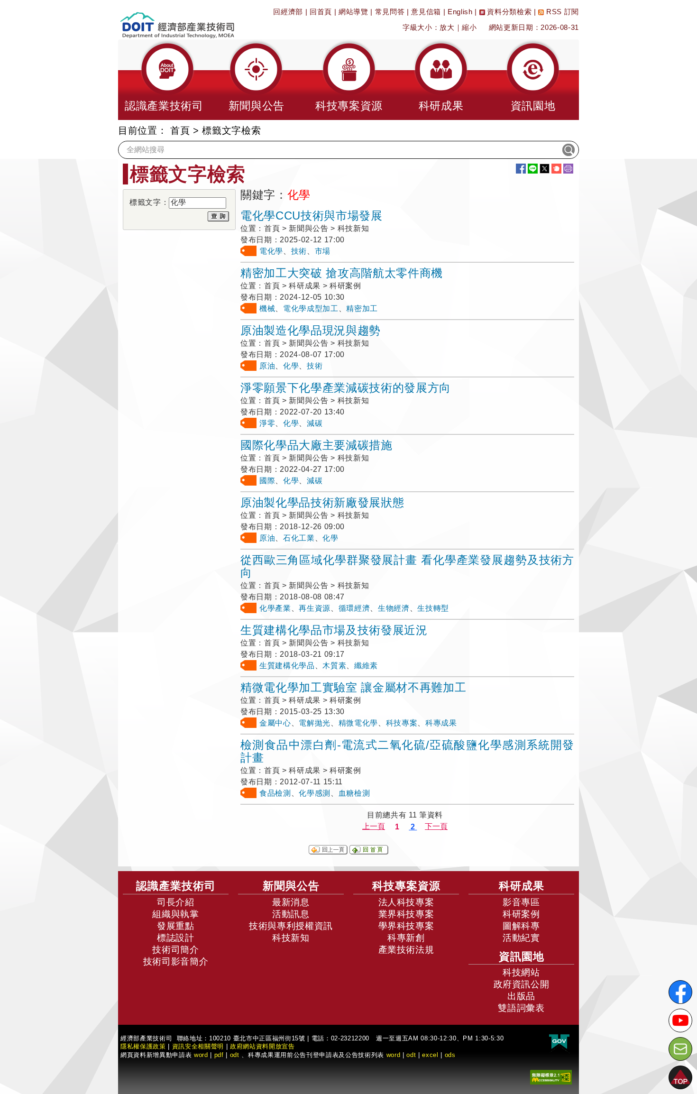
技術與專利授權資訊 (291, 926)
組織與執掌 (175, 914)
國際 (267, 481)
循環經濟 (354, 608)
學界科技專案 (406, 926)
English (460, 12)
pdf (219, 1054)
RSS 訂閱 (561, 12)
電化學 (271, 251)
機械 (267, 308)
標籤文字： (149, 202)
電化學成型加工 (311, 308)
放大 (447, 27)
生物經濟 (394, 608)
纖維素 (366, 666)
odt (234, 1054)
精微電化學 (358, 723)
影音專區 (521, 902)
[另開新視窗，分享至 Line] (533, 169)
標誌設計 (175, 938)
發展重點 (175, 926)
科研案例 (521, 914)
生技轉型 (433, 608)
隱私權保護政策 (143, 1046)
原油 (267, 366)
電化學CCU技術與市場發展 (311, 215)
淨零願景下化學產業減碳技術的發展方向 (345, 387)
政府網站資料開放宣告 (262, 1046)
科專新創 (406, 938)
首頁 (180, 130)
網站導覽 (353, 12)
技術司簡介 (175, 950)
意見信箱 (426, 12)
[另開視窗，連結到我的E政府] (559, 1042)
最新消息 (291, 902)
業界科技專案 (406, 914)
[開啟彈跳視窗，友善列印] (568, 169)
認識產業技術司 (176, 886)
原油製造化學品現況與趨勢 (310, 330)
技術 (299, 251)
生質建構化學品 (287, 666)
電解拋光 (314, 723)
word (393, 1054)
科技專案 (402, 723)
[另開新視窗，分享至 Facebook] (521, 169)
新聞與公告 (291, 886)
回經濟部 (288, 12)
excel (430, 1054)
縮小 (469, 27)
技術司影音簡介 (176, 961)
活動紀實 (521, 938)
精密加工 (362, 308)
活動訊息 (291, 914)
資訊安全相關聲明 (198, 1046)
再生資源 (314, 608)
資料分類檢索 (508, 12)
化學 (291, 366)
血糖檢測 (354, 793)
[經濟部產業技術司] (177, 19)
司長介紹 (175, 902)
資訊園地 (521, 956)
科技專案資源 (406, 886)
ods (450, 1054)
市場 (322, 251)
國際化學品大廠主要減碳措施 (316, 445)
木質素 (334, 666)
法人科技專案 (406, 902)
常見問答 (390, 12)
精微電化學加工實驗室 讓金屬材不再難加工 (353, 687)
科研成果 (521, 886)
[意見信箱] (680, 1049)
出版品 (521, 996)
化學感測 (314, 793)
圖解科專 (521, 926)
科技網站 (521, 972)
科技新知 (291, 938)
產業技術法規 (406, 950)
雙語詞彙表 (521, 1008)
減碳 (314, 423)
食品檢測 (275, 793)
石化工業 (299, 538)
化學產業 (275, 608)
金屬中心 (275, 723)
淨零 (267, 423)
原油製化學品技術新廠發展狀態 (322, 502)
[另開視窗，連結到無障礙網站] (551, 1077)
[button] (164, 79)
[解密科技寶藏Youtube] (680, 1020)
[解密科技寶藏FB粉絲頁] (680, 992)
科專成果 (441, 723)
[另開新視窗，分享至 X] (544, 169)
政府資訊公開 (522, 984)
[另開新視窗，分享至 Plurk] (556, 169)
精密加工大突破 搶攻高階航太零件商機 (341, 273)
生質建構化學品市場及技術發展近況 (334, 630)
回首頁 (321, 12)
